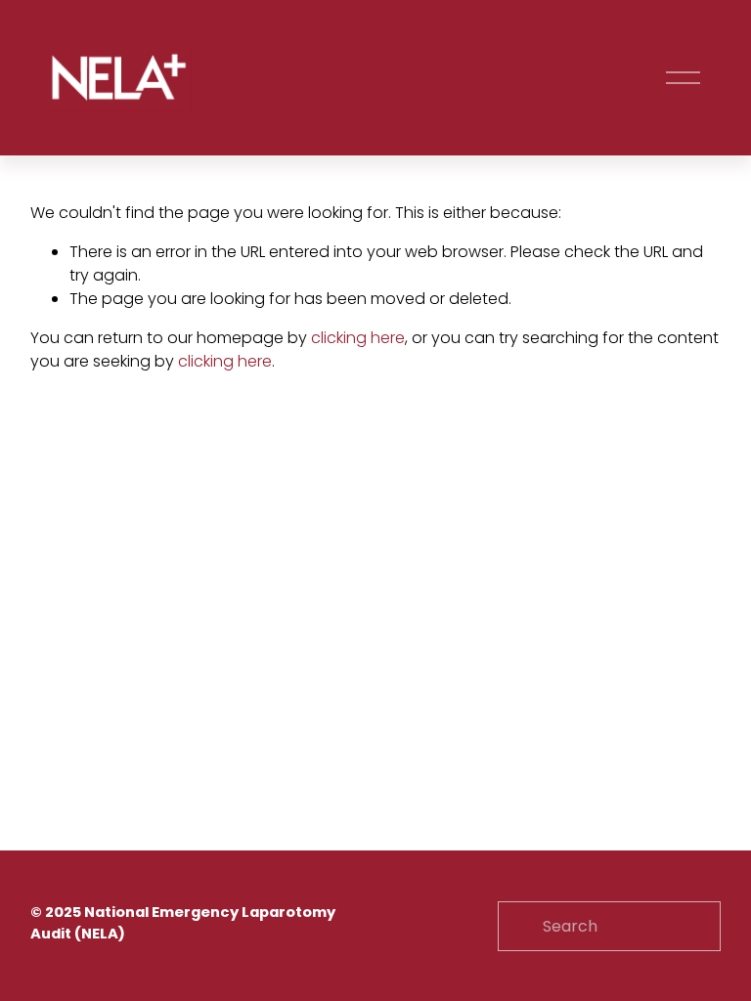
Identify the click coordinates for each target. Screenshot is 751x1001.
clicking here (358, 337)
